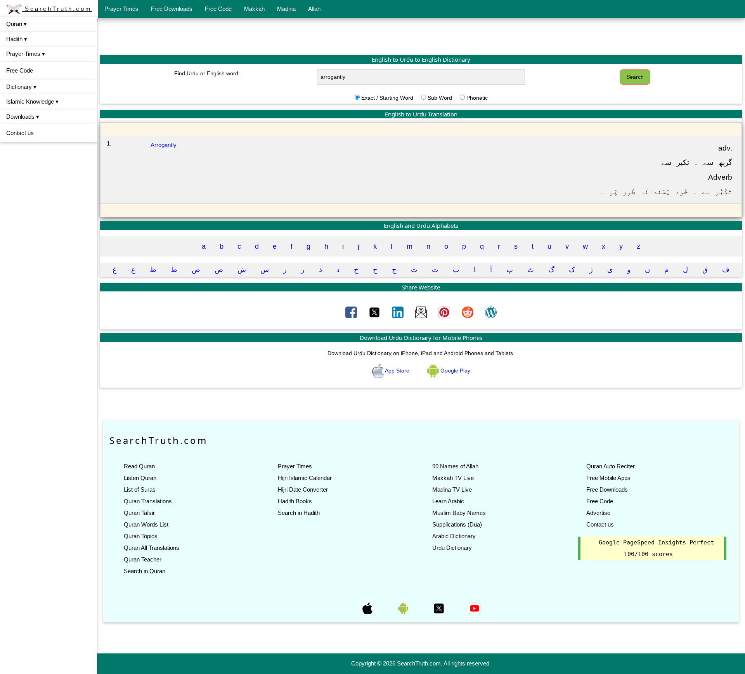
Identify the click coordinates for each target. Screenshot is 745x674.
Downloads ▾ (22, 116)
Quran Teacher (142, 559)
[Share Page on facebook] (351, 312)
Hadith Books (295, 501)
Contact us (20, 133)
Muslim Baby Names (459, 512)
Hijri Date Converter (303, 489)
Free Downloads (171, 8)
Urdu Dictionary (452, 547)
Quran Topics (141, 536)
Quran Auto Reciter (610, 466)
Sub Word (440, 98)
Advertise (598, 512)
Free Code (218, 8)
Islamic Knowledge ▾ (32, 101)
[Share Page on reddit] (468, 312)
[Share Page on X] (375, 312)
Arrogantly (164, 145)
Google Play (454, 370)
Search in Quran (144, 571)
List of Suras (140, 489)
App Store (397, 370)
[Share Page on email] (421, 312)
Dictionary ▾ (21, 86)
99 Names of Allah (455, 466)
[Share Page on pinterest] (445, 312)
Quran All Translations (151, 547)
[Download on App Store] (368, 608)
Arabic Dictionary (454, 536)
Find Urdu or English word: (207, 73)
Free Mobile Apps (608, 478)
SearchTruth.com (57, 8)
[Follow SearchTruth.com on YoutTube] (474, 608)
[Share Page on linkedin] (398, 312)
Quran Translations (148, 501)
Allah (314, 8)
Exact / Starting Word (387, 98)
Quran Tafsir (139, 512)
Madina (286, 8)
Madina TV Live (452, 489)
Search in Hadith (299, 512)
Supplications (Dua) (457, 524)
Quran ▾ (16, 24)
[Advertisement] (421, 36)
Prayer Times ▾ (25, 53)
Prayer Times (121, 8)
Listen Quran (140, 478)
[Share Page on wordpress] (491, 312)
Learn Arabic (448, 501)
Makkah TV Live (453, 478)
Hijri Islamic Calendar (305, 478)
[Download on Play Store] (403, 608)
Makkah (254, 8)
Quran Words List (146, 524)
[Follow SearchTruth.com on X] (439, 608)
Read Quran (139, 466)
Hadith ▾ (16, 39)
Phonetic (477, 98)
